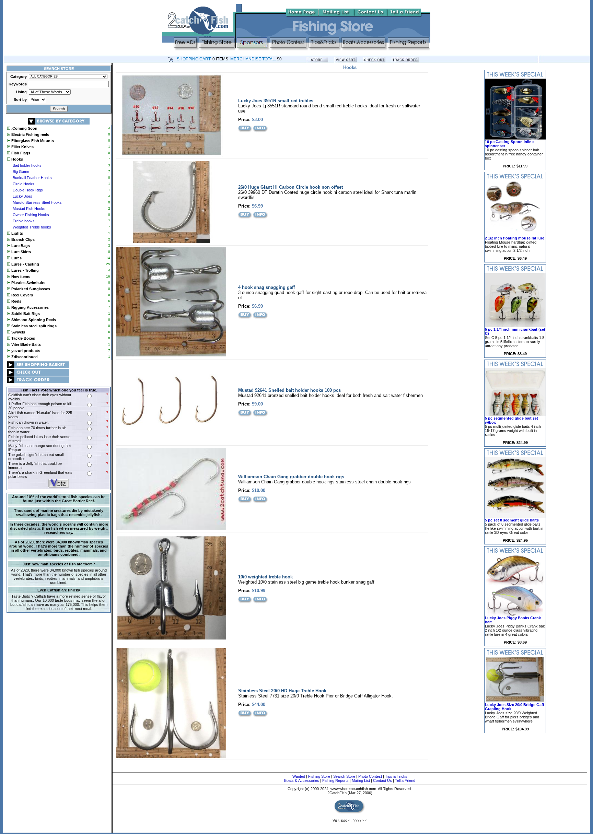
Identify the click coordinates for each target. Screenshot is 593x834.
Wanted (298, 776)
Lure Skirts (20, 252)
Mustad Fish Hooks (29, 209)
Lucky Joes (22, 196)
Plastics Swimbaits (27, 283)
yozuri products (25, 351)
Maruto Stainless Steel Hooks (37, 202)
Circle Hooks (23, 184)
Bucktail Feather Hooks (32, 178)
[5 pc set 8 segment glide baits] (515, 517)
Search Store (344, 776)
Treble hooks (24, 221)
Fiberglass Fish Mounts (32, 141)
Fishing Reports (335, 780)
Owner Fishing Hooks (31, 215)
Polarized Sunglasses (30, 289)
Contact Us (382, 780)
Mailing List (361, 780)
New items (20, 276)
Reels (15, 301)
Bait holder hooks (27, 165)
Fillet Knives (22, 147)
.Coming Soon (23, 128)
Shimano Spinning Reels (33, 320)
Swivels (17, 332)
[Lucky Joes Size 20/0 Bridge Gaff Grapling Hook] (515, 701)
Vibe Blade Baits (25, 344)
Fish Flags (20, 153)
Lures (16, 258)
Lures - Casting (24, 264)
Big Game (21, 171)
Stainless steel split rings (33, 326)
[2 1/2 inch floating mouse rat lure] (515, 235)
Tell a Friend (405, 780)
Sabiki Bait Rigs (25, 314)
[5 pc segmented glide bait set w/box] (515, 415)
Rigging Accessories (29, 307)
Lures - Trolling (24, 270)
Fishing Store (319, 776)
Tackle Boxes (22, 338)
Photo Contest (370, 776)
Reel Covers (21, 295)
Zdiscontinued (24, 357)
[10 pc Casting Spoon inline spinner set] (515, 138)
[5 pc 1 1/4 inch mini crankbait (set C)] (515, 326)
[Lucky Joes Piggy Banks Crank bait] (515, 614)
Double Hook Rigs (28, 190)
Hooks (16, 159)
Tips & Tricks (396, 776)
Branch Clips (22, 239)
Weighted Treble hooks (32, 227)
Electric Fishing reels (29, 134)
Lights (16, 233)
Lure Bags (20, 246)
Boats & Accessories (301, 780)
